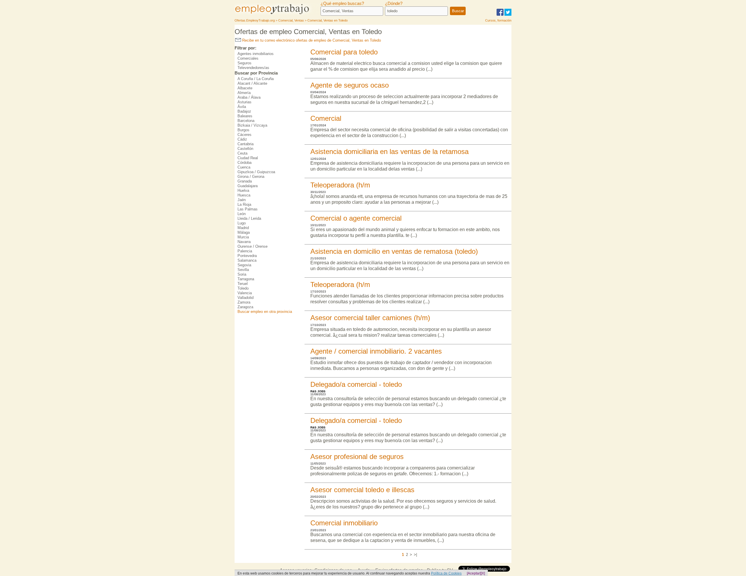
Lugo (241, 223)
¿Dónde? (393, 3)
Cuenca (243, 167)
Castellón (245, 148)
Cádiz (242, 139)
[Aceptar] (474, 573)
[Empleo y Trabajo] (278, 13)
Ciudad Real (247, 158)
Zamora (243, 302)
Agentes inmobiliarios (255, 54)
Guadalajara (247, 186)
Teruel (242, 283)
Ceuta (242, 153)
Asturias (244, 102)
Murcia (243, 237)
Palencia (244, 251)
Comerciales (247, 58)
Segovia (244, 265)
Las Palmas (247, 209)
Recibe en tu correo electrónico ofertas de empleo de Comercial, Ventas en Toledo (311, 40)
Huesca (243, 195)
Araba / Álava (249, 97)
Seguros (244, 63)
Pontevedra (247, 256)
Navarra (244, 242)
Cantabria (245, 144)
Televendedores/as (253, 67)
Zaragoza (245, 307)
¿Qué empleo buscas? (342, 3)
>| (415, 554)
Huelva (243, 190)
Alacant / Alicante (252, 83)
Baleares (244, 116)
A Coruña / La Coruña (255, 79)
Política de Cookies (446, 573)
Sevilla (243, 269)
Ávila (241, 106)
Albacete (244, 88)
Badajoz (244, 111)
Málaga (243, 232)
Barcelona (245, 120)
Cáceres (244, 134)
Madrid (243, 228)
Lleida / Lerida (249, 218)
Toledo (243, 288)
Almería (244, 93)
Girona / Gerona (250, 176)
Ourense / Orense (252, 246)
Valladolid (245, 297)
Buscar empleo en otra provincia (264, 311)
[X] (483, 573)
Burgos (243, 130)
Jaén (241, 200)
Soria (241, 274)
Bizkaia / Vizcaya (252, 125)
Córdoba (244, 162)
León (241, 214)
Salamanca (246, 260)
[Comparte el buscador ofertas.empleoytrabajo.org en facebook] (500, 14)
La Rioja (244, 204)
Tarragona (245, 279)
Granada (244, 181)
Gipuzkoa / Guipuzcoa (256, 172)
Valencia (244, 293)
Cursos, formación (498, 20)
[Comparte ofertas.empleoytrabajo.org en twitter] (507, 14)
